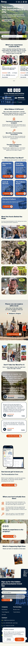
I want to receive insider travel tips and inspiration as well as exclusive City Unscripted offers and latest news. (14, 596)
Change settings (9, 639)
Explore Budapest (13, 334)
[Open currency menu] (23, 2)
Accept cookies (19, 639)
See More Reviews (13, 435)
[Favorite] (16, 57)
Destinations (4, 609)
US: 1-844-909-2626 (10, 623)
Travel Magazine (5, 612)
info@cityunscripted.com (9, 620)
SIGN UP (6, 600)
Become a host (16, 609)
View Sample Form (8, 485)
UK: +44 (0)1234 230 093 (8, 625)
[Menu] (26, 1)
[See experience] (9, 66)
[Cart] (19, 2)
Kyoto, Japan (8, 20)
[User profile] (21, 2)
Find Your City (9, 536)
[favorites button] (17, 2)
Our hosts (4, 614)
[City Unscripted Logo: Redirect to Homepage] (4, 2)
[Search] (25, 36)
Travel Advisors (16, 612)
